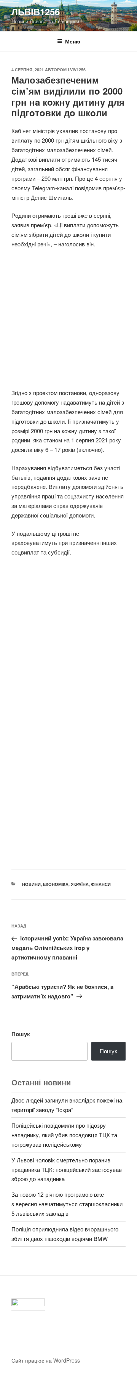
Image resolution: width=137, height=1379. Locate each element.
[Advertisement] (68, 322)
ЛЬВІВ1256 (35, 11)
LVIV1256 (77, 69)
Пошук (20, 1034)
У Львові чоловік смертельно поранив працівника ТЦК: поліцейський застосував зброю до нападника (66, 1169)
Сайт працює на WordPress (45, 1360)
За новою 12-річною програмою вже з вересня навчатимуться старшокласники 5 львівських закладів (67, 1203)
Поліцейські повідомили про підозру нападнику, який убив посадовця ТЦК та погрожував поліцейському (64, 1134)
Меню (72, 41)
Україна (80, 884)
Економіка (55, 884)
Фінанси (101, 884)
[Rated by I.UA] (28, 1304)
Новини (31, 884)
